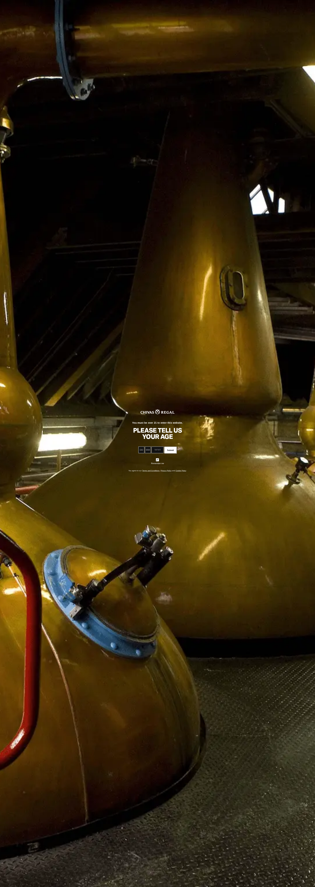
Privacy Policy (166, 470)
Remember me (157, 463)
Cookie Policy (181, 470)
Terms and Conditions (151, 470)
